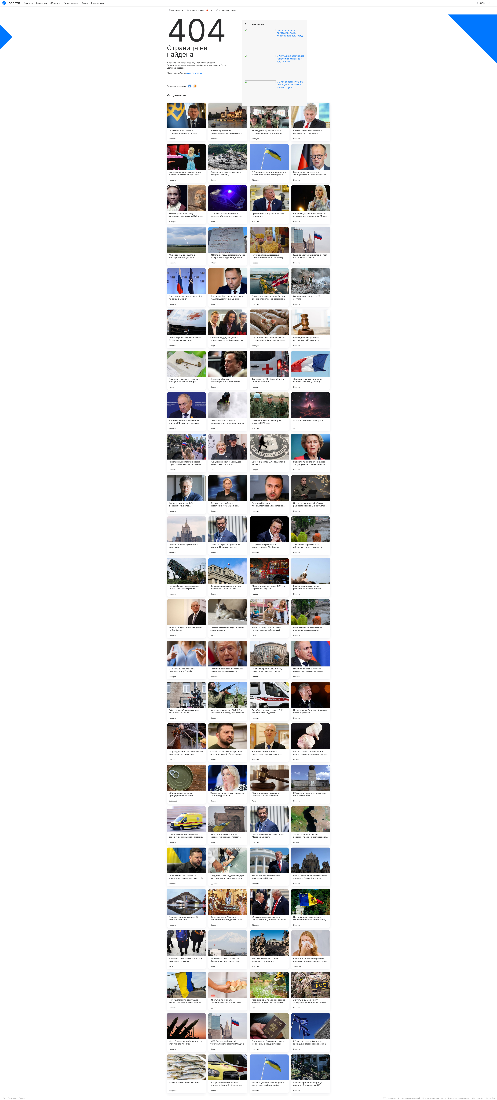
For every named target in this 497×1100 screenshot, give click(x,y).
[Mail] (4, 3)
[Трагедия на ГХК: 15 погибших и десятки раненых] (269, 370)
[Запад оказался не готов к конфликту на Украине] (269, 949)
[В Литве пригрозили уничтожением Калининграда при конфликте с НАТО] (227, 122)
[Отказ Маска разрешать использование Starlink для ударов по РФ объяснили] (269, 535)
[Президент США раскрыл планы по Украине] (269, 204)
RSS (384, 1098)
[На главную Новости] (13, 3)
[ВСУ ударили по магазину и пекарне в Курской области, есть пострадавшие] (227, 1073)
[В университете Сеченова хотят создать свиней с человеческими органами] (269, 329)
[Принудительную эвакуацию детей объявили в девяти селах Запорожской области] (186, 991)
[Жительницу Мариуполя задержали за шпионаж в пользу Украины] (310, 991)
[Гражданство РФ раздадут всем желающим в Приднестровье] (269, 1032)
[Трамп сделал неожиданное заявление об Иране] (269, 867)
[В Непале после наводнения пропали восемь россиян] (310, 618)
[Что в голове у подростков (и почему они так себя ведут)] (269, 618)
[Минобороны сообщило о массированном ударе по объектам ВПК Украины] (186, 246)
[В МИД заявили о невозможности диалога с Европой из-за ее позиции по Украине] (310, 867)
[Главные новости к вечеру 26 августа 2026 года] (186, 908)
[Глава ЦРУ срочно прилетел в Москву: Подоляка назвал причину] (227, 535)
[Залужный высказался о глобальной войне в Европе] (186, 122)
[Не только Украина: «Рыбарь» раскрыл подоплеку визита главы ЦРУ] (310, 494)
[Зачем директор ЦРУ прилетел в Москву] (269, 453)
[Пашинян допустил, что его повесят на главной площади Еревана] (310, 660)
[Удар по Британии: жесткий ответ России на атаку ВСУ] (310, 246)
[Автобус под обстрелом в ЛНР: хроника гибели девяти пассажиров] (269, 701)
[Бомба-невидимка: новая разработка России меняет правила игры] (310, 577)
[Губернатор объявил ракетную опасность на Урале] (186, 701)
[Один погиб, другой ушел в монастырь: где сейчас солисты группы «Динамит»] (227, 329)
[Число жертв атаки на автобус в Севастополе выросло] (186, 329)
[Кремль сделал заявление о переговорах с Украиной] (310, 122)
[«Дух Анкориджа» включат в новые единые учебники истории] (269, 908)
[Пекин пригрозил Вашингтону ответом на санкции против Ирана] (269, 660)
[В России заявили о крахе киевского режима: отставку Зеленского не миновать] (227, 825)
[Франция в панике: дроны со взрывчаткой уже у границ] (310, 370)
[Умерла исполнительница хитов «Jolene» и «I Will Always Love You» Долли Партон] (186, 163)
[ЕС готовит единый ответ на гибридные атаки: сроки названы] (310, 1032)
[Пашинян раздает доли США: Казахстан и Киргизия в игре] (227, 949)
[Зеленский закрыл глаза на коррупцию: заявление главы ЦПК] (186, 867)
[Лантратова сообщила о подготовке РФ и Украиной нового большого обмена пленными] (227, 494)
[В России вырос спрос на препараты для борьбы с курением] (186, 660)
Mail (4, 1098)
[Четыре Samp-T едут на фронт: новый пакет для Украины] (186, 577)
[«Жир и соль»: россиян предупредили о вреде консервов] (186, 784)
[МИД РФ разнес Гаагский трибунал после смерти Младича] (227, 1032)
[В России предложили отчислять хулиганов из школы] (186, 949)
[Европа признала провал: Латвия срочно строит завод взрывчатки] (269, 287)
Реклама (22, 1098)
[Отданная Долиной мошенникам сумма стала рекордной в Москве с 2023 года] (310, 204)
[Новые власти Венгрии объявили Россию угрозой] (310, 701)
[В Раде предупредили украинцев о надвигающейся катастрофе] (269, 163)
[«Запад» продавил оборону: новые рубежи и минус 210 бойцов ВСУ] (310, 1073)
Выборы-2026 (177, 10)
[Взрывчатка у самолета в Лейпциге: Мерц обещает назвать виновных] (310, 163)
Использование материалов (458, 1098)
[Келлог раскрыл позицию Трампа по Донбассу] (186, 618)
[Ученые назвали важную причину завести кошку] (227, 618)
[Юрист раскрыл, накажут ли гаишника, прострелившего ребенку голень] (269, 784)
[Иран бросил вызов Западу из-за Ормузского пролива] (186, 1032)
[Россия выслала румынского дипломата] (186, 535)
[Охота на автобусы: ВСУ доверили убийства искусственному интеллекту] (186, 494)
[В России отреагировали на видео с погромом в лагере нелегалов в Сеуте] (269, 742)
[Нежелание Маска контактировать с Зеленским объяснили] (227, 370)
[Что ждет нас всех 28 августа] (310, 411)
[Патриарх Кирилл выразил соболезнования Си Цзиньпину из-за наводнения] (269, 246)
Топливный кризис (227, 10)
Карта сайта (490, 1098)
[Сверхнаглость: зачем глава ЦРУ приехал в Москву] (186, 287)
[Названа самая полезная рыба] (186, 1073)
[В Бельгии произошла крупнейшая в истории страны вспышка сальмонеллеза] (227, 991)
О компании (12, 1098)
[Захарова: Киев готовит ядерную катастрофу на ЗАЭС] (227, 784)
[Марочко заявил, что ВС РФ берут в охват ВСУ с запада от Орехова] (227, 701)
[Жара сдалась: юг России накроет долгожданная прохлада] (186, 742)
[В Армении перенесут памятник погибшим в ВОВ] (310, 784)
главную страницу (194, 73)
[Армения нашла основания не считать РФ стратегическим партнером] (186, 411)
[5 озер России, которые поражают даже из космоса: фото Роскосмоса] (310, 825)
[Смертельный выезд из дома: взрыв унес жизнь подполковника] (186, 825)
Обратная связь (477, 1098)
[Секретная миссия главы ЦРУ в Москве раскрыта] (269, 825)
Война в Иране (197, 10)
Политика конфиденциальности (434, 1098)
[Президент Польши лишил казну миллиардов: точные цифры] (227, 287)
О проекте (392, 1098)
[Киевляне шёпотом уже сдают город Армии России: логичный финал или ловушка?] (186, 453)
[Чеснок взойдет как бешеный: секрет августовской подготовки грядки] (310, 742)
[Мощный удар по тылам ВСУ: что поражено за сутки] (269, 577)
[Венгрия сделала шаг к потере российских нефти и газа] (227, 577)
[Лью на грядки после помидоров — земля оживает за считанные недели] (269, 991)
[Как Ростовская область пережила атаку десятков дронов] (227, 411)
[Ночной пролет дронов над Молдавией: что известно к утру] (310, 908)
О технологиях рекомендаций (409, 1098)
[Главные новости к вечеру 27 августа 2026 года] (269, 411)
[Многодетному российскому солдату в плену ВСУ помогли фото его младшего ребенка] (269, 122)
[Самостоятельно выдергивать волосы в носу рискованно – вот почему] (310, 949)
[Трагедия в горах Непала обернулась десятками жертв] (310, 535)
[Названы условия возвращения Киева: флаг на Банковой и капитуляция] (269, 1073)
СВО (211, 10)
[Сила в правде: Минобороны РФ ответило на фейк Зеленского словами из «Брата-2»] (227, 742)
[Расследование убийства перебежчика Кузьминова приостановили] (310, 329)
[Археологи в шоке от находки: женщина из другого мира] (186, 370)
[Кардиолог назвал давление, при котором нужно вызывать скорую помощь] (227, 867)
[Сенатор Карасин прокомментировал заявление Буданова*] (269, 494)
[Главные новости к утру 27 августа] (310, 287)
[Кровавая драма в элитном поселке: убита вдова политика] (227, 204)
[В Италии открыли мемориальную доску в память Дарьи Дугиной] (227, 246)
